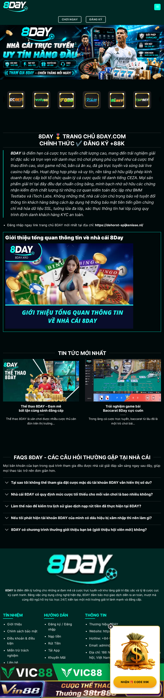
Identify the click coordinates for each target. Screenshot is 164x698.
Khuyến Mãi (57, 657)
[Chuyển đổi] (7, 483)
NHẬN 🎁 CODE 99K (135, 682)
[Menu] (157, 7)
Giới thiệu (14, 624)
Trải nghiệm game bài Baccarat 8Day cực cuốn (123, 408)
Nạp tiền (54, 636)
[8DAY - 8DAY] (23, 7)
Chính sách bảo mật (22, 631)
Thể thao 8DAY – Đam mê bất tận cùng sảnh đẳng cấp (41, 408)
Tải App (54, 650)
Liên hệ (12, 662)
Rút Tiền (54, 643)
